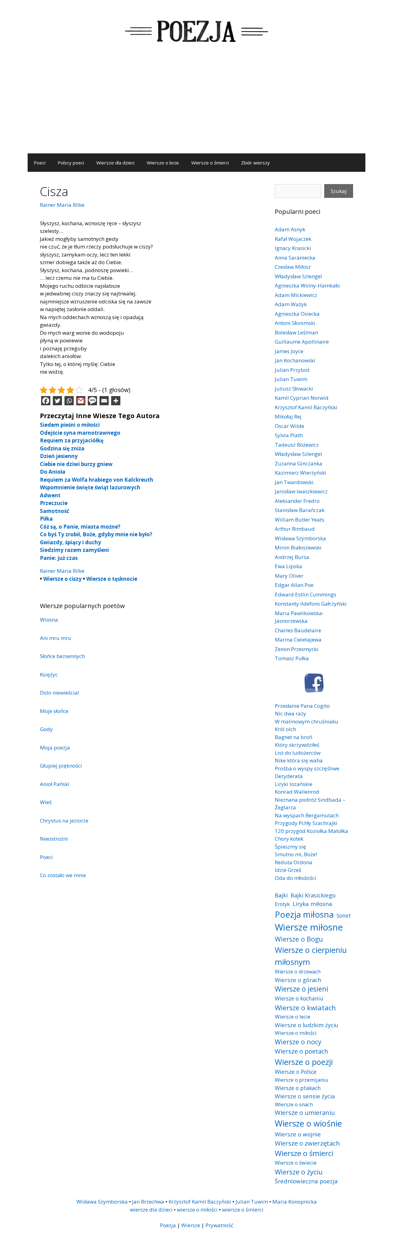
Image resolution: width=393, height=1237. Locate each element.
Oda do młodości (295, 877)
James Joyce (289, 351)
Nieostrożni (54, 838)
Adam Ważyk (291, 304)
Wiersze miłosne (309, 927)
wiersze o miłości (197, 1209)
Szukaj (339, 191)
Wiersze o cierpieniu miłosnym (311, 956)
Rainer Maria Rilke (62, 204)
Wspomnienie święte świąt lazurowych (90, 487)
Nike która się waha (299, 760)
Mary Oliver (289, 575)
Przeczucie (54, 503)
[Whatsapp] (69, 400)
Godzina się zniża (62, 448)
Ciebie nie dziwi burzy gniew (76, 464)
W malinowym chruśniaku (306, 721)
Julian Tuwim (291, 379)
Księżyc (49, 674)
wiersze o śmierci (242, 1209)
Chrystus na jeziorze (64, 820)
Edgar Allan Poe (294, 584)
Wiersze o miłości (296, 1032)
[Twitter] (57, 400)
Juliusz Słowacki (294, 388)
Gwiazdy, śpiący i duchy (70, 542)
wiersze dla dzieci (151, 1209)
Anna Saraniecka (295, 257)
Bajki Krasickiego (313, 895)
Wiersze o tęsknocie (111, 578)
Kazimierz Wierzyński (300, 472)
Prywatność (219, 1225)
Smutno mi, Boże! (296, 854)
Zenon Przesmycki (296, 649)
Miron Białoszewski (298, 547)
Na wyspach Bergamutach (307, 815)
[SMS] (92, 400)
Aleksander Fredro (297, 500)
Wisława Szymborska (300, 538)
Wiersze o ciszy (62, 578)
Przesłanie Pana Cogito (302, 705)
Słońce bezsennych (62, 656)
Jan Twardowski (294, 482)
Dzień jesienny (59, 456)
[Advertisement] (196, 107)
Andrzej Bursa (292, 557)
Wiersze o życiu (299, 1171)
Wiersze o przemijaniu (301, 1079)
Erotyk (282, 904)
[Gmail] (81, 400)
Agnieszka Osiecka (297, 313)
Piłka (46, 518)
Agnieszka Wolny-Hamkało (307, 285)
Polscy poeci (71, 163)
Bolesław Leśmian (296, 332)
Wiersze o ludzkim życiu (306, 1025)
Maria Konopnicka (294, 1201)
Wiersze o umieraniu (305, 1112)
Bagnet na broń (293, 737)
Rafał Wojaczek (293, 238)
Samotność (54, 510)
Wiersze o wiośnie (308, 1123)
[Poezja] (196, 30)
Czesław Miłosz (293, 266)
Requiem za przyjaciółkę (71, 440)
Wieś (46, 802)
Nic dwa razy (290, 713)
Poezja (168, 1225)
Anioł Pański (54, 784)
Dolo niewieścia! (59, 692)
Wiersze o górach (298, 980)
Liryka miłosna (312, 904)
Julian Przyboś (292, 369)
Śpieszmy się (290, 846)
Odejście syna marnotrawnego (80, 432)
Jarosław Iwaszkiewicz (301, 491)
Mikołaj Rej (288, 416)
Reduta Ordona (293, 862)
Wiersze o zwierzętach (307, 1143)
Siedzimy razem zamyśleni (74, 549)
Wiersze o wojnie (298, 1134)
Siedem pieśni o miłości (70, 424)
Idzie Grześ (288, 869)
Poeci (39, 163)
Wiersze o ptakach (298, 1088)
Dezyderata (289, 776)
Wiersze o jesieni (301, 989)
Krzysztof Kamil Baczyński (306, 407)
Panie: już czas (59, 557)
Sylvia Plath (289, 435)
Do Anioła (52, 471)
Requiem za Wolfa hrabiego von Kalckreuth (96, 479)
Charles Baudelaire (298, 630)
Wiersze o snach (294, 1104)
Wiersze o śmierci (210, 163)
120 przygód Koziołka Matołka (311, 830)
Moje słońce (54, 711)
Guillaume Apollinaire (302, 341)
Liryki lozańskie (293, 784)
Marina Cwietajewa (298, 639)
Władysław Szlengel (298, 276)
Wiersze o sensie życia (305, 1096)
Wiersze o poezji (304, 1062)
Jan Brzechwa (148, 1201)
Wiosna (49, 619)
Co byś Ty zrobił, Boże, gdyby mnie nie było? (96, 534)
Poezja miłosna (304, 914)
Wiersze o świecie (296, 1162)
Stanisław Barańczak (300, 510)
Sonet (344, 915)
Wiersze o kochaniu (299, 998)
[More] (116, 400)
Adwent (50, 495)
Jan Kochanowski (295, 360)
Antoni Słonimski (295, 322)
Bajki (281, 895)
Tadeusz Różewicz (297, 444)
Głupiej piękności (61, 765)
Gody (46, 729)
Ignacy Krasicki (293, 248)
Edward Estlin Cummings (305, 594)
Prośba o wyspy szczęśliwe (307, 768)
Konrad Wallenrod (297, 791)
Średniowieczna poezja (306, 1181)
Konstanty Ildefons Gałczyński (311, 603)
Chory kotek (289, 838)
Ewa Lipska (288, 566)
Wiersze (190, 1225)
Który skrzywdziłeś (297, 744)
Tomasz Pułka (292, 658)
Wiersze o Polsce (296, 1071)
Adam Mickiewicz (296, 295)
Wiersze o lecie (163, 163)
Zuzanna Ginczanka (298, 463)
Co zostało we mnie (63, 875)
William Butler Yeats (299, 519)
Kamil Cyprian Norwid (302, 397)
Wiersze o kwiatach (305, 1007)
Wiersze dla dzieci (115, 163)
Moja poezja (55, 747)
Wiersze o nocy (298, 1041)
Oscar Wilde (289, 426)
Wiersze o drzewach (298, 971)
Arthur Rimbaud (295, 528)
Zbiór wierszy (255, 163)
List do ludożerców (298, 752)
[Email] (104, 400)
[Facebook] (46, 400)
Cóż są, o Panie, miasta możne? (80, 526)
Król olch (285, 729)
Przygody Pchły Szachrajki (306, 823)
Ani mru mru (55, 638)
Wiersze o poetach (301, 1051)
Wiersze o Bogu (299, 938)
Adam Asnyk (290, 229)
